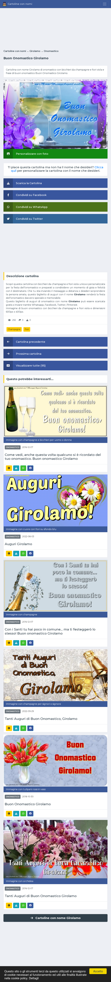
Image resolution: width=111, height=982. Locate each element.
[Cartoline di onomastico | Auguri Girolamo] (55, 500)
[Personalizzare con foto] (55, 114)
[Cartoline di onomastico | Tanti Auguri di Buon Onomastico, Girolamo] (55, 675)
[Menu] (105, 4)
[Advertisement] (55, 28)
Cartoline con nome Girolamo (58, 918)
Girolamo (34, 51)
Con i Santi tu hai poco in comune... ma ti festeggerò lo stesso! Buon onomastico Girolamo (50, 631)
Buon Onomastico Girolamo (28, 804)
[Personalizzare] (9, 468)
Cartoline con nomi (14, 51)
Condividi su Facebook (31, 195)
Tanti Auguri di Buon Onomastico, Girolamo (41, 719)
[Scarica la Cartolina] (16, 468)
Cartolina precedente (30, 341)
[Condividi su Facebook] (30, 468)
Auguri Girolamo (18, 544)
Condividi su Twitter (29, 218)
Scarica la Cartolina (28, 183)
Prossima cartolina (28, 353)
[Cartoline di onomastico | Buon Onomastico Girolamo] (55, 760)
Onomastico (51, 51)
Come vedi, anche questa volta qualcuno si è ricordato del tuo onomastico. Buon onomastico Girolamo (53, 457)
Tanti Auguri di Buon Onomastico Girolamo (41, 896)
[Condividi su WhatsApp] (23, 468)
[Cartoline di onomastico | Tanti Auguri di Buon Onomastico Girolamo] (55, 849)
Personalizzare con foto (31, 153)
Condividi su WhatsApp (31, 207)
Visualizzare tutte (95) (30, 365)
